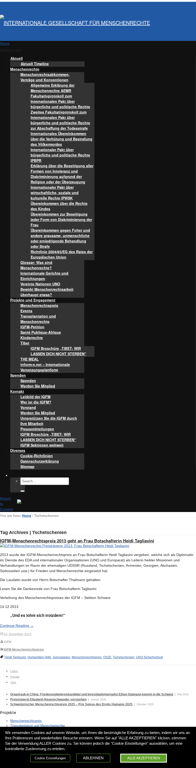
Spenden (18, 375)
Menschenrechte (24, 69)
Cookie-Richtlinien (36, 455)
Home (26, 516)
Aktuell (16, 58)
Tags (13, 682)
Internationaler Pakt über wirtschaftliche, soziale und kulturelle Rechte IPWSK (55, 193)
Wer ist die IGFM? (35, 402)
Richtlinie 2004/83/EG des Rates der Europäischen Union (62, 254)
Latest (14, 671)
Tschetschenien (123, 657)
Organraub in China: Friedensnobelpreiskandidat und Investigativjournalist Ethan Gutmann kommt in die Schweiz (91, 694)
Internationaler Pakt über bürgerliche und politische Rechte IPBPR (60, 155)
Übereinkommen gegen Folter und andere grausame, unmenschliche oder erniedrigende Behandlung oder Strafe (60, 238)
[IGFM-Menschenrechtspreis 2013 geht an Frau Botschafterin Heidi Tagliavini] (64, 546)
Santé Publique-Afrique (40, 332)
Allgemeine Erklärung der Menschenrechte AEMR (53, 88)
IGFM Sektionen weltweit (42, 445)
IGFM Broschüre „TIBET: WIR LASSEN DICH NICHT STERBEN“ (58, 351)
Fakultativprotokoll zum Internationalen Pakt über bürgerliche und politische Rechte (60, 101)
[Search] (22, 491)
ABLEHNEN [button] (93, 758)
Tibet (24, 343)
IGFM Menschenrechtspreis (24, 649)
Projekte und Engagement (32, 300)
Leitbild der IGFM (35, 396)
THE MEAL (29, 359)
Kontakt (17, 391)
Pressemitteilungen (37, 428)
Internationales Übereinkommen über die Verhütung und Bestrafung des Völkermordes (61, 139)
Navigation (13, 6)
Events (26, 310)
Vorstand (28, 407)
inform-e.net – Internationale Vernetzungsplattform (45, 367)
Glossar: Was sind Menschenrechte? (36, 265)
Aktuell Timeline (35, 63)
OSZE (107, 657)
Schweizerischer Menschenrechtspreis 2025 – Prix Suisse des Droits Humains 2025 (71, 704)
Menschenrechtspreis (39, 305)
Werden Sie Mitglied (37, 385)
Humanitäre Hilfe (39, 657)
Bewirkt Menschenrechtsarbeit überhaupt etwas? (47, 292)
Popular (15, 676)
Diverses (17, 450)
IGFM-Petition (32, 326)
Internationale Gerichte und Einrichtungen (44, 276)
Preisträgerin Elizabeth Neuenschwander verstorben (48, 699)
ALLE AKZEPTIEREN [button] (143, 758)
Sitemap (27, 466)
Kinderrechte (31, 337)
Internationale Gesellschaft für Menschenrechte (77, 22)
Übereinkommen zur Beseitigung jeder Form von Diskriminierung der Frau (61, 219)
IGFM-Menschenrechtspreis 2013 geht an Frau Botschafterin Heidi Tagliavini (77, 541)
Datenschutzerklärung (39, 461)
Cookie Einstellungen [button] (50, 758)
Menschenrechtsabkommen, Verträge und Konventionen (45, 77)
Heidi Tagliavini (15, 657)
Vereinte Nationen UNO (40, 283)
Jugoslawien (61, 657)
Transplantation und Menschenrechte (38, 319)
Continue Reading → (17, 626)
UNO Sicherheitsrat (149, 657)
